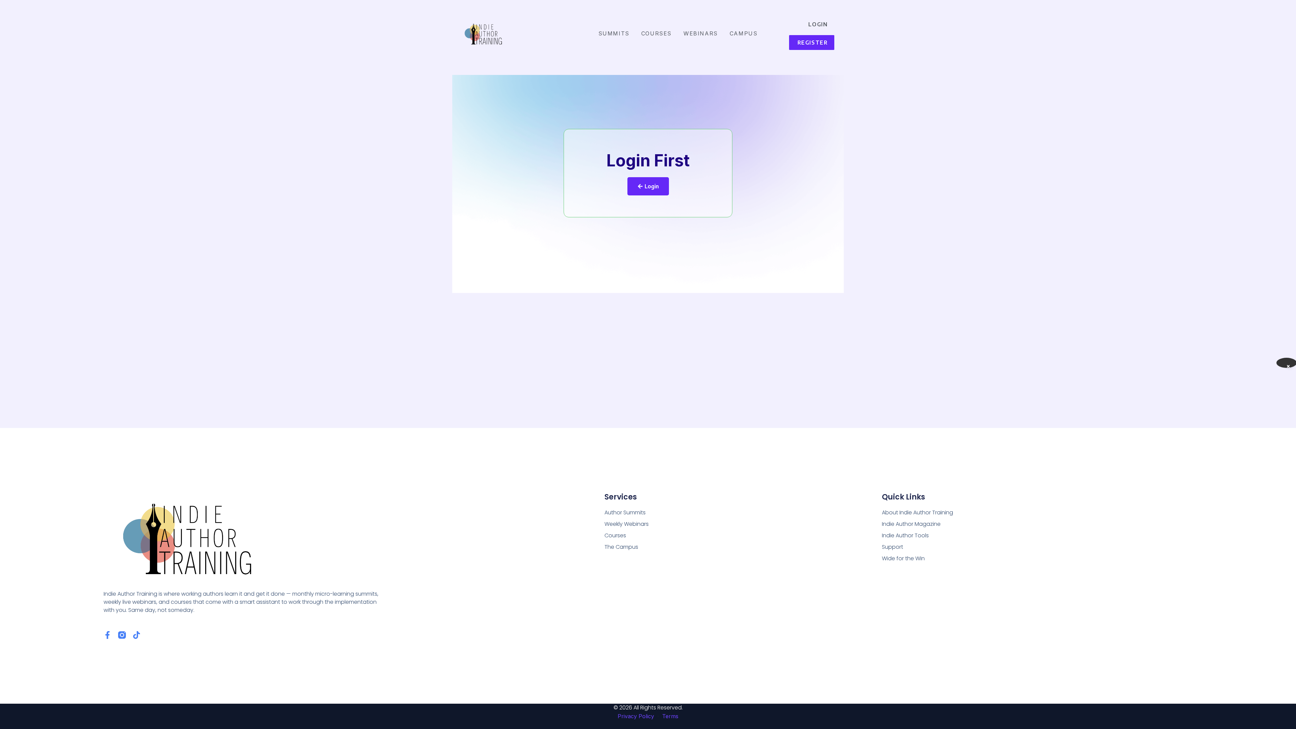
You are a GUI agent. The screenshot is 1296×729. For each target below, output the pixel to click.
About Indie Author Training (917, 512)
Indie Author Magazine (911, 524)
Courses (656, 33)
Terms (670, 716)
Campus (744, 33)
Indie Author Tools (905, 535)
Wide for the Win (903, 558)
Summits (613, 33)
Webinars (700, 33)
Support (892, 547)
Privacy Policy (636, 716)
